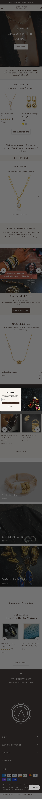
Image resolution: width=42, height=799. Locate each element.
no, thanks (10, 406)
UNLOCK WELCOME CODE (10, 402)
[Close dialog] (40, 389)
